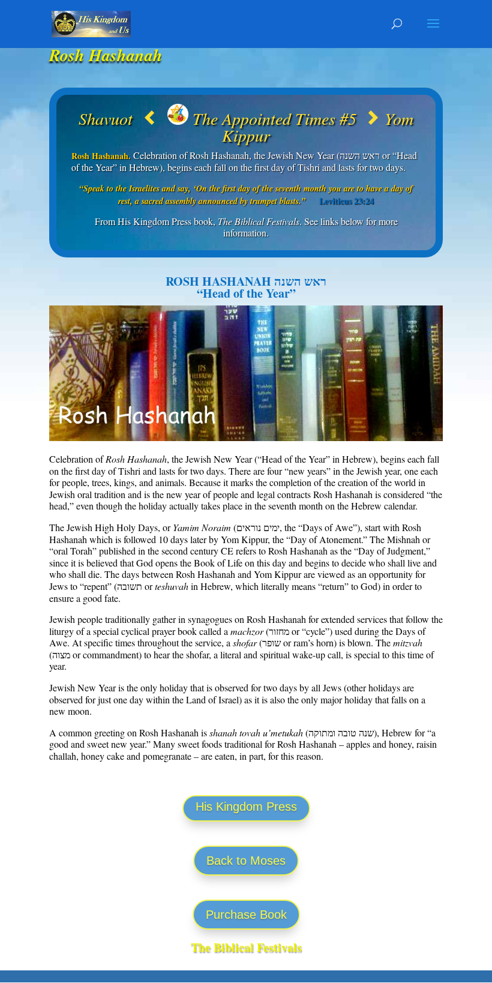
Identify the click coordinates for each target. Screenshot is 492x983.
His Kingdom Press (246, 806)
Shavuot (110, 118)
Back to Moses (246, 860)
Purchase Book (246, 914)
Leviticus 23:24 (346, 200)
